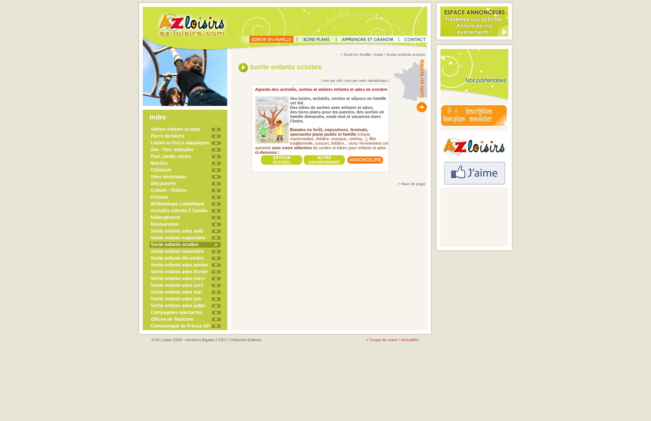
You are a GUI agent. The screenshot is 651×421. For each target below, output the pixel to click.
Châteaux (161, 170)
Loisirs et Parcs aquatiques (180, 142)
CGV (222, 340)
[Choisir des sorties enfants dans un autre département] (324, 158)
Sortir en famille (357, 54)
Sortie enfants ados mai (176, 292)
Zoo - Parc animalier (172, 149)
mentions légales (200, 340)
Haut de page (413, 184)
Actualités (410, 340)
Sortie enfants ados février (179, 271)
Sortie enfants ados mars (178, 278)
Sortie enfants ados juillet (178, 305)
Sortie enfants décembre (177, 258)
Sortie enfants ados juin (176, 299)
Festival (159, 197)
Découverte (163, 183)
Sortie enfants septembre (178, 237)
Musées (159, 163)
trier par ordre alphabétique (366, 81)
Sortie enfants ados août (177, 231)
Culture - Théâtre (169, 190)
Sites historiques (169, 176)
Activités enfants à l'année (179, 210)
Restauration (165, 224)
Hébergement (165, 217)
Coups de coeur (383, 340)
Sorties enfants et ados (175, 129)
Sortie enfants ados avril (177, 285)
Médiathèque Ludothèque (178, 204)
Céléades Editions (245, 340)
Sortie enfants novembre (177, 251)
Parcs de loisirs (167, 136)
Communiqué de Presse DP (180, 326)
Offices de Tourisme (172, 319)
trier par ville (332, 81)
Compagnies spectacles (177, 312)
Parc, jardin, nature (171, 156)
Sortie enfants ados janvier (179, 265)
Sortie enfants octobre (175, 244)
